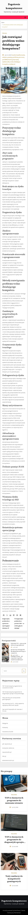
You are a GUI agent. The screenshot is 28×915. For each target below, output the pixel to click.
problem (15, 57)
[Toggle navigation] (25, 17)
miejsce (4, 57)
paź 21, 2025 (15, 655)
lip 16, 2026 (15, 885)
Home (3, 22)
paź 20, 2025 (15, 661)
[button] (2, 17)
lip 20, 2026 (15, 807)
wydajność (12, 64)
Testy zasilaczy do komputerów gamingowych (14, 879)
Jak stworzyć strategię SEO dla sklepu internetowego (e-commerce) (18, 651)
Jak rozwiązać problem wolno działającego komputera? (13, 43)
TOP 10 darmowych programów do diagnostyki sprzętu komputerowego (14, 841)
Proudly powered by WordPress (12, 910)
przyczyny (15, 60)
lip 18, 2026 (15, 846)
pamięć (10, 57)
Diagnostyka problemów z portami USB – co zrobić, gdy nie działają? (19, 623)
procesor (21, 57)
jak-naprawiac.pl (7, 744)
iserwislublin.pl (6, 752)
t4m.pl (4, 756)
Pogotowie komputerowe (14, 901)
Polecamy (4, 33)
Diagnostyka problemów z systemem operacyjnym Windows (6, 623)
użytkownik (5, 62)
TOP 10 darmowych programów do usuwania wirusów (14, 801)
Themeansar (17, 912)
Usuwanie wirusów (7, 731)
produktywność (7, 60)
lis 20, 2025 (15, 647)
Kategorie (5, 723)
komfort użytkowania (18, 55)
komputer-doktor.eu (8, 748)
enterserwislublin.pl (8, 760)
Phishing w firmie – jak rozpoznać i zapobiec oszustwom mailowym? (17, 658)
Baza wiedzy (14, 794)
